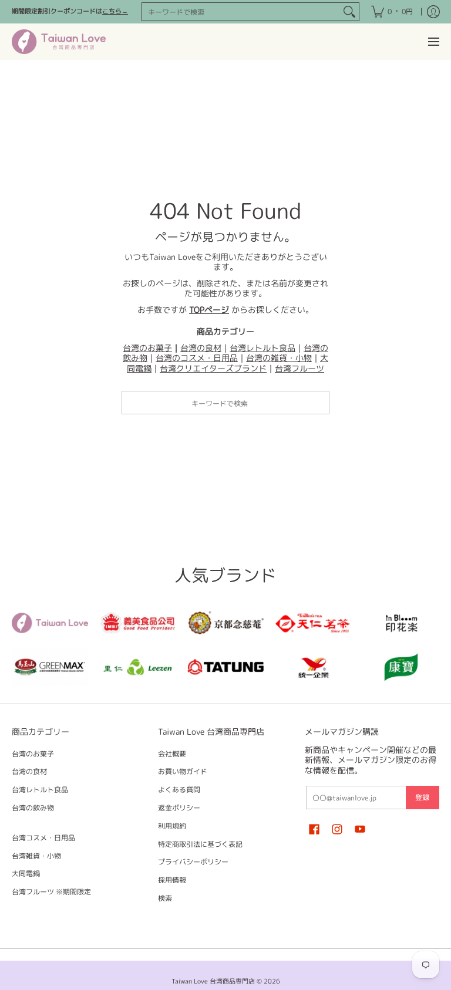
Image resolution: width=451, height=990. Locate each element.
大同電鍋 (26, 874)
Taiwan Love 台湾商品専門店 (213, 981)
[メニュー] (433, 41)
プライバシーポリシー (193, 862)
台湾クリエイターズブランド (213, 368)
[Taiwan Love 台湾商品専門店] (59, 41)
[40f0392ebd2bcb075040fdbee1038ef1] (225, 623)
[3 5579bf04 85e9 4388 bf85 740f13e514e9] (50, 667)
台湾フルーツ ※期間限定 (51, 892)
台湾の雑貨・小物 (279, 357)
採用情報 (172, 880)
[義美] (138, 623)
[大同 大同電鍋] (225, 667)
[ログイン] (433, 11)
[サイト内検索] (349, 12)
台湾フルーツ (299, 368)
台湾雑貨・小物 (36, 856)
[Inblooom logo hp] (401, 623)
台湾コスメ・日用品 (43, 838)
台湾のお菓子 (147, 347)
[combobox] (241, 12)
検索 (165, 898)
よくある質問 (179, 790)
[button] (314, 828)
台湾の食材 (200, 347)
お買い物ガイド (182, 771)
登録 (422, 797)
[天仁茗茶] (313, 623)
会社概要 (172, 754)
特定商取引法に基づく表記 (200, 844)
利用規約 (172, 826)
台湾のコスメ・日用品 (197, 357)
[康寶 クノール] (401, 667)
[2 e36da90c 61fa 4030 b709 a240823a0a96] (138, 667)
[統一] (313, 667)
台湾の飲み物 (33, 808)
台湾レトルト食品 (262, 347)
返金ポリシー (179, 808)
